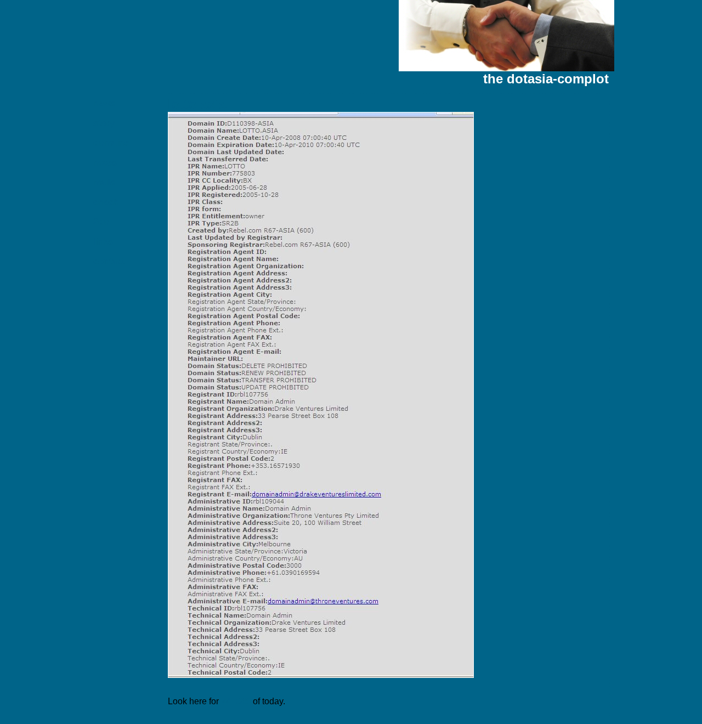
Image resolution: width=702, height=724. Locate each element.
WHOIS (236, 701)
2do (101, 222)
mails (104, 182)
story (104, 123)
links (103, 241)
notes (105, 162)
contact (108, 261)
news (104, 103)
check (105, 202)
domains (111, 143)
